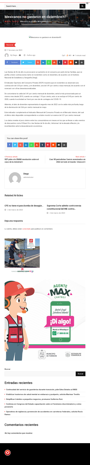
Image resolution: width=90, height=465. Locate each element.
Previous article (11, 157)
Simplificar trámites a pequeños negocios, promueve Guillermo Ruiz (34, 399)
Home (8, 21)
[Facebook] (9, 145)
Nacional (15, 21)
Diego (26, 173)
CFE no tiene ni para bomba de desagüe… (24, 205)
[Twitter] (15, 145)
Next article (80, 157)
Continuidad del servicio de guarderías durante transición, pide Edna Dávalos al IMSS (41, 390)
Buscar (7, 369)
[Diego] (20, 55)
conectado (26, 229)
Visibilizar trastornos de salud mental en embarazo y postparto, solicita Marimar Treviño (43, 394)
